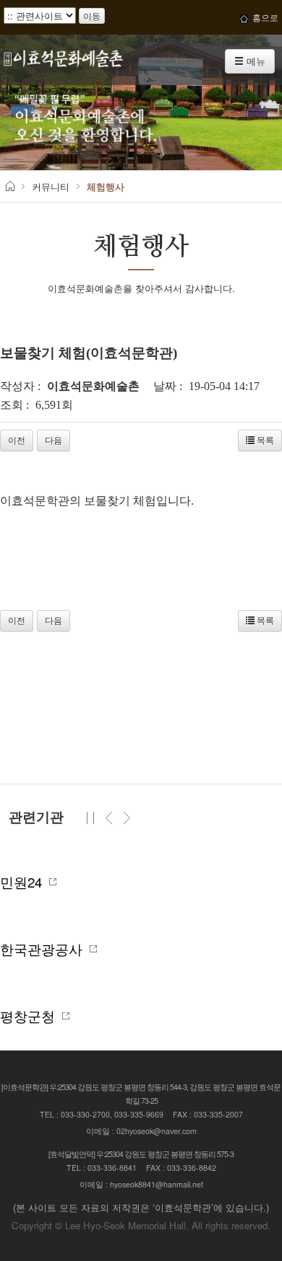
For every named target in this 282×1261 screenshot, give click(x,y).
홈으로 (263, 17)
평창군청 (31, 1015)
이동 (92, 15)
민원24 (24, 881)
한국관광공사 (45, 948)
